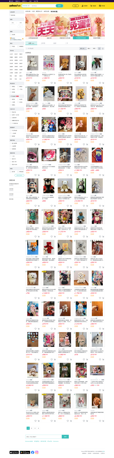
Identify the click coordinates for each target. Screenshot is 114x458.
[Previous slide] (26, 63)
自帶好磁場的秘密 (33, 38)
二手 (66, 43)
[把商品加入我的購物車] (39, 83)
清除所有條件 (19, 175)
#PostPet (49, 441)
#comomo (55, 441)
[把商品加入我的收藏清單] (35, 83)
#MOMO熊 (43, 441)
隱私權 (89, 453)
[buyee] (16, 39)
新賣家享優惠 (96, 38)
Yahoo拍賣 (14, 6)
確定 (20, 26)
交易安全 (103, 453)
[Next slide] (39, 63)
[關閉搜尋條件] (29, 6)
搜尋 (65, 436)
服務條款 (84, 453)
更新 (103, 451)
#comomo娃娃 (29, 441)
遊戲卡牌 (49, 38)
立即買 (43, 43)
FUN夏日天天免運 (81, 38)
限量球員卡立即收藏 (65, 38)
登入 (76, 6)
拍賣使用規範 (96, 453)
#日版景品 (36, 441)
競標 (54, 43)
